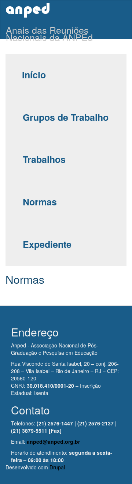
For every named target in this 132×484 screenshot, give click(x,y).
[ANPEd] (27, 10)
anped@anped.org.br (53, 441)
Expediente (47, 244)
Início (34, 74)
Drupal (57, 467)
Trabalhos (44, 159)
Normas (40, 201)
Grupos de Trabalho (66, 117)
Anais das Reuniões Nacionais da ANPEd (49, 31)
